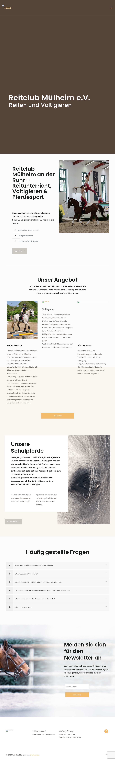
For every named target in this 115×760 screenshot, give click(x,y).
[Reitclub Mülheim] (6, 8)
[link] (84, 196)
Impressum (34, 755)
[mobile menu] (111, 8)
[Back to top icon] (106, 754)
